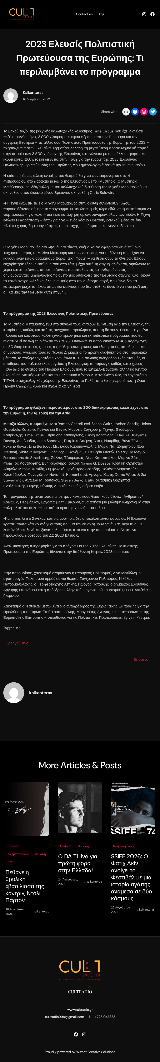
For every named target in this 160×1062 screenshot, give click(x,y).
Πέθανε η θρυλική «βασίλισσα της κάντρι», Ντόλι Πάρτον (24, 886)
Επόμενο (141, 659)
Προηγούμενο (17, 643)
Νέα (10, 862)
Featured (14, 846)
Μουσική (40, 854)
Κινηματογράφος (18, 854)
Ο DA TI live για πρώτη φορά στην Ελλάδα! (77, 863)
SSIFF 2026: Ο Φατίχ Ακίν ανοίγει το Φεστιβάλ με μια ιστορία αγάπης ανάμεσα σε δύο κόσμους (131, 877)
